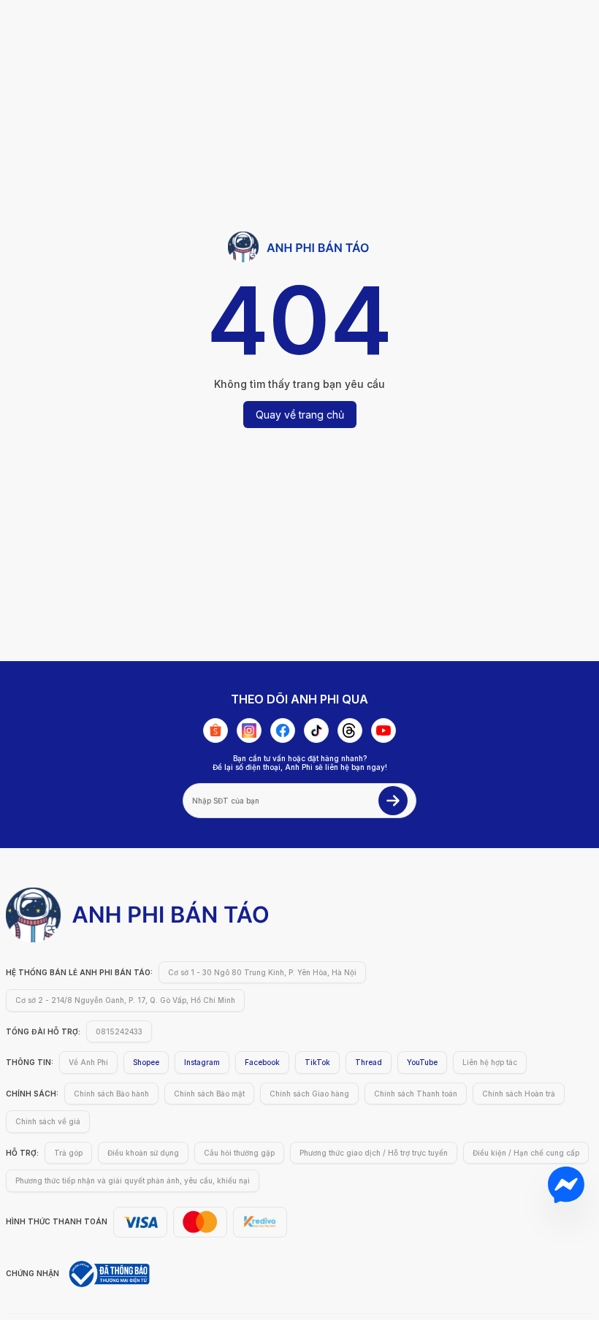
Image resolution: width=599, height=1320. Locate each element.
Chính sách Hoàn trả (518, 1093)
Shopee (146, 1062)
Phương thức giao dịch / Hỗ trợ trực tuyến (374, 1152)
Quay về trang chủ (300, 414)
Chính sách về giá (47, 1121)
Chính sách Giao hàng (309, 1093)
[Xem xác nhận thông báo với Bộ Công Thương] (108, 1274)
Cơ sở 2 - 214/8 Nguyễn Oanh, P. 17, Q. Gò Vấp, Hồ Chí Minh (125, 1000)
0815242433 (119, 1031)
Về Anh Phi (88, 1062)
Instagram (202, 1062)
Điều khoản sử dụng (143, 1152)
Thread (368, 1062)
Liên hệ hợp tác (489, 1062)
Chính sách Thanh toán (415, 1093)
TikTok (317, 1062)
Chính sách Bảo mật (209, 1093)
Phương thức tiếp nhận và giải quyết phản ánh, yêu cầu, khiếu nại (132, 1180)
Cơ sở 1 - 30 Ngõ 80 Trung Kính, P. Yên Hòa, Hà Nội (262, 972)
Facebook (262, 1062)
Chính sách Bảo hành (111, 1093)
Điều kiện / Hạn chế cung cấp (526, 1152)
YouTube (422, 1062)
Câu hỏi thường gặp (239, 1152)
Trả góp (68, 1152)
